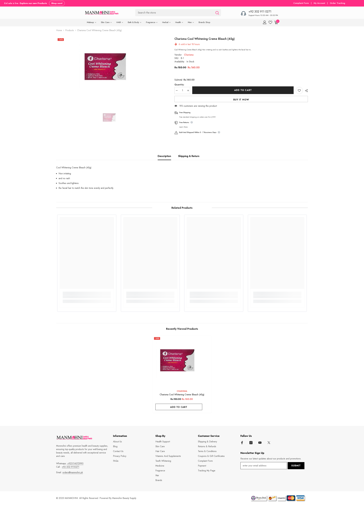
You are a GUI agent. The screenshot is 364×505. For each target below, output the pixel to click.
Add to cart (243, 90)
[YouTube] (260, 442)
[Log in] (264, 22)
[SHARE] (305, 90)
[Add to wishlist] (299, 90)
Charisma (189, 54)
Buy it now (241, 99)
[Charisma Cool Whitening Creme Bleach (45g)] (182, 361)
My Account (320, 3)
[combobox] (174, 12)
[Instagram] (251, 442)
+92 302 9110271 (70, 466)
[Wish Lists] (270, 22)
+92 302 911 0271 (260, 12)
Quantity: (179, 84)
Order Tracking (337, 3)
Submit (296, 465)
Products (69, 30)
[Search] (178, 12)
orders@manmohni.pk (72, 472)
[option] (111, 68)
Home (59, 30)
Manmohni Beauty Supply (124, 498)
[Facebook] (242, 442)
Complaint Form (301, 3)
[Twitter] (268, 442)
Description (164, 156)
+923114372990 (75, 463)
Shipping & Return (188, 156)
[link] (87, 296)
